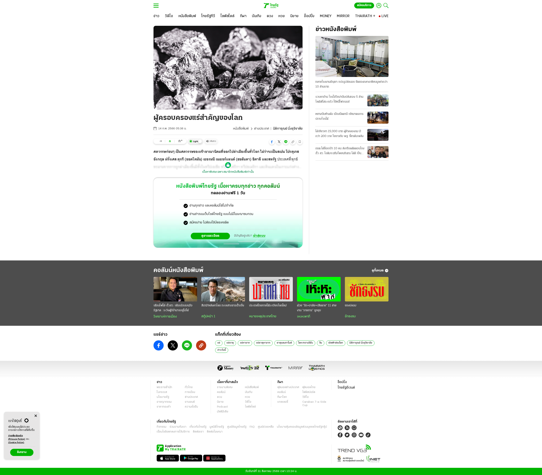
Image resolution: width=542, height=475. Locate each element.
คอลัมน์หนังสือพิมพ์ (178, 270)
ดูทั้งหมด (378, 270)
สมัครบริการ (364, 5)
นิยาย (220, 402)
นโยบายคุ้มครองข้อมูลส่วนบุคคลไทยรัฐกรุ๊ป (302, 426)
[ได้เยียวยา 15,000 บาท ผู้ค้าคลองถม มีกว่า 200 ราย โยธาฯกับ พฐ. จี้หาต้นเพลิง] (378, 135)
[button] (272, 142)
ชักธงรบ (350, 316)
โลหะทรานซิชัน (305, 343)
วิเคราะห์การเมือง (165, 316)
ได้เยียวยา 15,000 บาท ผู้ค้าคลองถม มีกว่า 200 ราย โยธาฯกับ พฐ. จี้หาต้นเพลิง (339, 134)
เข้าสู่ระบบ (259, 235)
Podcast (222, 406)
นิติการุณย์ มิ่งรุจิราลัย (360, 343)
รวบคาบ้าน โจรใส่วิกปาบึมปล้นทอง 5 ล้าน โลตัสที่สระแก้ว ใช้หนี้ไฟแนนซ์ (339, 99)
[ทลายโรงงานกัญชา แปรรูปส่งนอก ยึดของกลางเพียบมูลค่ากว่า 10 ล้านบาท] (352, 56)
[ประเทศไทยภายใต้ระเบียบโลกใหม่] (271, 289)
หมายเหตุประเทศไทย (262, 316)
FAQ (252, 426)
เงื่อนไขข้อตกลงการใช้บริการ (173, 431)
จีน (320, 343)
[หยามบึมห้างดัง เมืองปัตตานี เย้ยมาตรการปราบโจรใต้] (378, 117)
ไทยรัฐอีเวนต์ (346, 387)
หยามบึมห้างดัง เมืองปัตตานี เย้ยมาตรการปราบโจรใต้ (339, 116)
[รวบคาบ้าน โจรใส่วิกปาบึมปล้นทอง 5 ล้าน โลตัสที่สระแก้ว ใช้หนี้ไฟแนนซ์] (378, 100)
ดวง (219, 397)
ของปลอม (350, 305)
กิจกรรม (161, 426)
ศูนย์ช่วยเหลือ (266, 426)
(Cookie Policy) (16, 442)
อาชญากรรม (164, 402)
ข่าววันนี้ (221, 350)
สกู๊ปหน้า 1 (208, 316)
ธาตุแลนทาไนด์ (284, 343)
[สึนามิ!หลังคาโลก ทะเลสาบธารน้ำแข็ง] (223, 289)
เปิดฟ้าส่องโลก (335, 343)
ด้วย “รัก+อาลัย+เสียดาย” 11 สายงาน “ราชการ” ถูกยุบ (316, 308)
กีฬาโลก (282, 397)
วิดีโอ (248, 402)
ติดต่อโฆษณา (215, 431)
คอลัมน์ (221, 392)
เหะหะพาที (303, 316)
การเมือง (190, 392)
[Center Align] (36, 416)
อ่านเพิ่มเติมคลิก (16, 437)
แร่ (218, 343)
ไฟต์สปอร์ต (308, 392)
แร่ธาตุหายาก (263, 343)
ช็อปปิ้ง (342, 382)
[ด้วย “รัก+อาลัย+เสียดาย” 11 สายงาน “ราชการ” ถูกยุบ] (319, 289)
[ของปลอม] (367, 289)
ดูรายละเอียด (210, 236)
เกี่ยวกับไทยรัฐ (197, 426)
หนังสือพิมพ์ (241, 128)
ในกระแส (162, 392)
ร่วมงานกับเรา (178, 426)
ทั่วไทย (189, 387)
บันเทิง (248, 392)
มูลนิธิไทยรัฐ (217, 426)
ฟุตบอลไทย (308, 387)
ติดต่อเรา (198, 431)
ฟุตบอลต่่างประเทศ (288, 387)
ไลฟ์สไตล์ (250, 406)
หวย (247, 397)
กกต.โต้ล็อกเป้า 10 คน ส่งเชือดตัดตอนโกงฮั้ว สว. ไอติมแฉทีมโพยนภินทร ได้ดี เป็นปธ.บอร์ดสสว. (339, 151)
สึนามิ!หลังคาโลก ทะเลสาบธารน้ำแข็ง (222, 305)
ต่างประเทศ (261, 128)
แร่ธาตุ (230, 343)
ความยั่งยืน (191, 406)
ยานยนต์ (190, 402)
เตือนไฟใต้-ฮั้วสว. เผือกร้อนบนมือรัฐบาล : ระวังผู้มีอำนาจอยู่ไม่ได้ (172, 308)
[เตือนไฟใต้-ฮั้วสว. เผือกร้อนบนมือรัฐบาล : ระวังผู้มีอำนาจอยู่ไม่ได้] (175, 289)
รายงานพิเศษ (225, 387)
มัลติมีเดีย (222, 411)
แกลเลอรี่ (282, 402)
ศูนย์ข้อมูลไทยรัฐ (236, 426)
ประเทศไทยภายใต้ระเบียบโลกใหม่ (268, 305)
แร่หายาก (245, 343)
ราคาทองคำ (164, 406)
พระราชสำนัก (164, 387)
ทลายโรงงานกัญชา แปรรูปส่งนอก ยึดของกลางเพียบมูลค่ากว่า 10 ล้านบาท (351, 84)
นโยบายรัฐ (163, 397)
